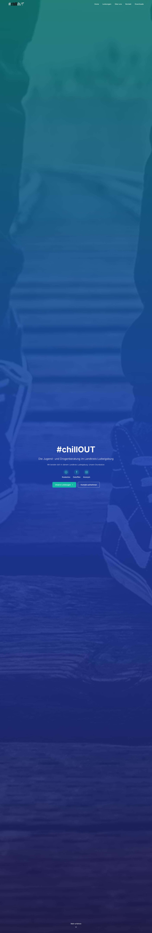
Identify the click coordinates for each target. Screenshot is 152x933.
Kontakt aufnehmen (89, 485)
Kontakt (128, 4)
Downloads (139, 4)
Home (96, 4)
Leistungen (106, 4)
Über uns (118, 4)
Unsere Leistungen (63, 485)
